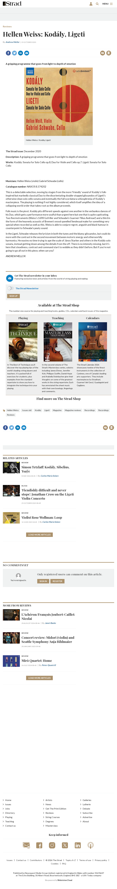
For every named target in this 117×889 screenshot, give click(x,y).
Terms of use (85, 860)
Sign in (73, 47)
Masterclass (52, 825)
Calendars (92, 318)
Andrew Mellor (12, 42)
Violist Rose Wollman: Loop (42, 517)
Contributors (36, 860)
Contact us (10, 825)
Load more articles (39, 534)
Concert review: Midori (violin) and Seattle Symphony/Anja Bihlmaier (48, 639)
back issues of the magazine (95, 311)
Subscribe (87, 812)
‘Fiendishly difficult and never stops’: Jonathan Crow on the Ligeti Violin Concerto (48, 494)
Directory (10, 812)
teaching (48, 311)
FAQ (64, 863)
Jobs (7, 808)
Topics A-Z (70, 860)
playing (37, 311)
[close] (111, 47)
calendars (74, 311)
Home (8, 800)
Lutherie (87, 804)
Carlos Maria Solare (49, 476)
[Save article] (108, 53)
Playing (23, 318)
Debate (86, 808)
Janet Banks (50, 623)
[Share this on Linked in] (20, 53)
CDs (67, 311)
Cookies (54, 863)
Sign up (13, 296)
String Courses (53, 817)
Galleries (87, 800)
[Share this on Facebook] (8, 53)
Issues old (26, 410)
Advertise (87, 817)
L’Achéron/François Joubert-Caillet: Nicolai (48, 616)
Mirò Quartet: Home (37, 660)
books (55, 311)
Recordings (89, 410)
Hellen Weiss (13, 410)
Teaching (58, 318)
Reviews (7, 26)
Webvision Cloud (65, 880)
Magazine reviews (73, 410)
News (48, 804)
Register (57, 581)
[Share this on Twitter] (14, 53)
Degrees (50, 821)
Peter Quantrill (49, 665)
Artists (49, 800)
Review (25, 463)
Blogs (24, 486)
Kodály (38, 410)
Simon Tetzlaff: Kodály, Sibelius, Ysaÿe (45, 469)
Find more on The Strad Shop (59, 398)
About (86, 821)
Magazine (57, 410)
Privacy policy (101, 860)
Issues (8, 804)
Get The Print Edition (56, 808)
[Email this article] (26, 53)
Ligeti (47, 410)
